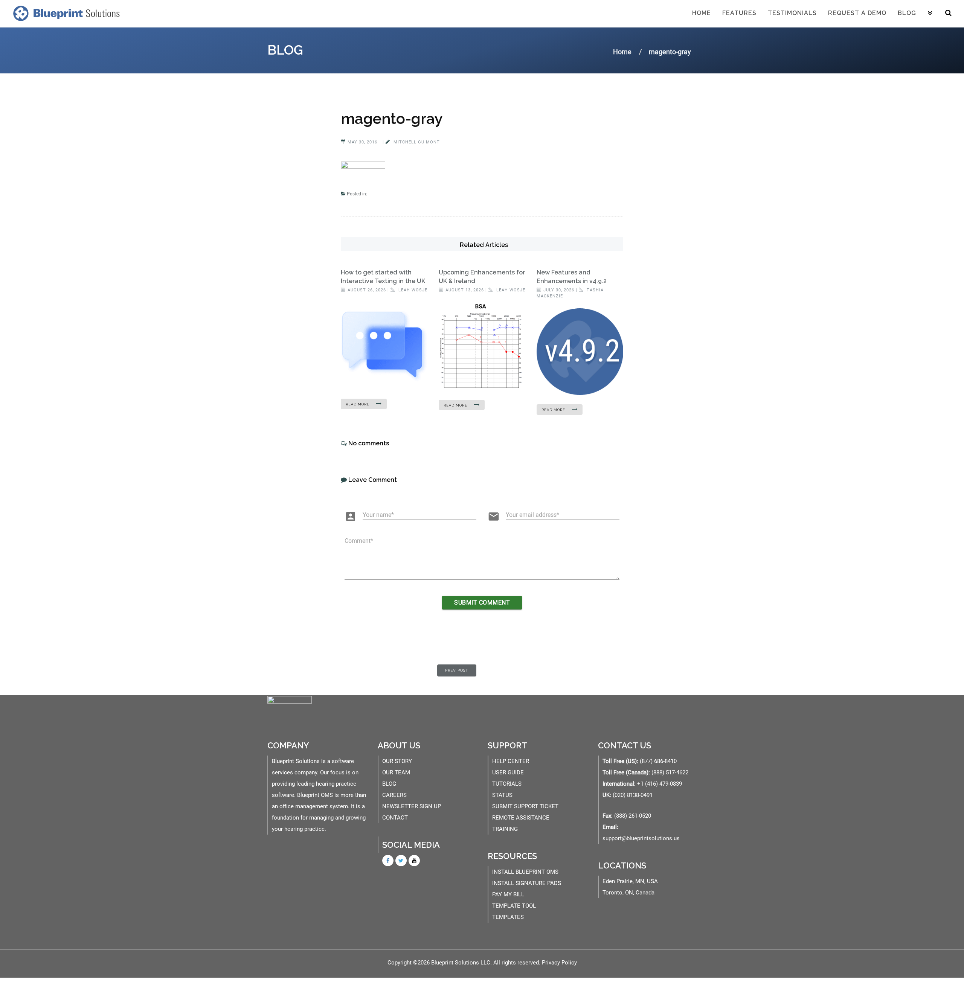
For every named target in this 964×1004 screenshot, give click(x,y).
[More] (930, 13)
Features (739, 13)
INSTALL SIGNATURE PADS (526, 883)
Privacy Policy (559, 962)
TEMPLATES (508, 917)
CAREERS (394, 795)
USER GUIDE (508, 772)
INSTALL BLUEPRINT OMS (525, 871)
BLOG (389, 783)
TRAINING (505, 829)
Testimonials (792, 13)
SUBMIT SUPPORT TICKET (525, 806)
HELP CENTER (510, 761)
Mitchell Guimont (416, 142)
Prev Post (456, 670)
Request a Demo (857, 13)
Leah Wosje (412, 290)
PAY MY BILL (508, 894)
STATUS (502, 795)
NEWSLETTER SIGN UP (411, 806)
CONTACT (395, 817)
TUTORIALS (507, 783)
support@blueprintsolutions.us (641, 838)
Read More (358, 404)
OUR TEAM (396, 772)
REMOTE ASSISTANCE (520, 817)
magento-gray (392, 118)
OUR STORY (397, 761)
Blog (907, 13)
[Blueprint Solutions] (65, 13)
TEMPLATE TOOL (514, 905)
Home (701, 13)
